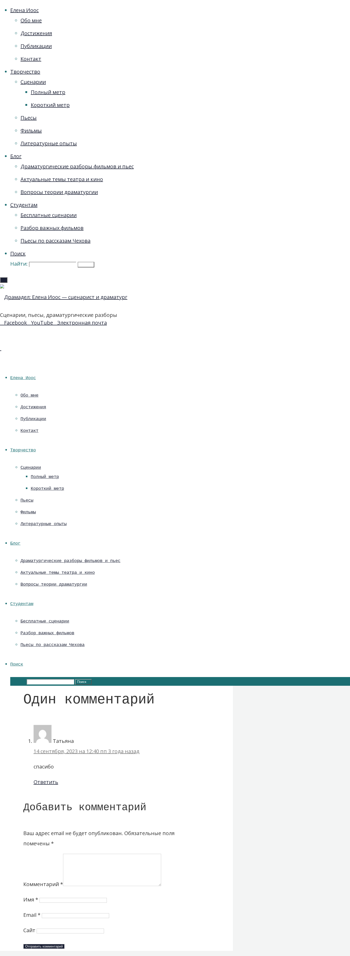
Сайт (29, 930)
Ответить (46, 781)
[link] (18, 253)
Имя (30, 899)
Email (31, 914)
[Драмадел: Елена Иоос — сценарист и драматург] (63, 297)
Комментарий (43, 884)
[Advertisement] (295, 131)
